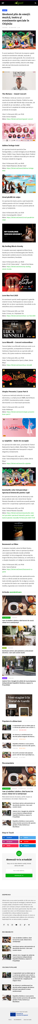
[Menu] (3, 3)
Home (10, 1019)
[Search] (35, 3)
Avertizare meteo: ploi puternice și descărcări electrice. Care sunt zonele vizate (24, 805)
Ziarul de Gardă (23, 1011)
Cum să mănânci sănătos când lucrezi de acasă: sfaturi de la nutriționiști (22, 939)
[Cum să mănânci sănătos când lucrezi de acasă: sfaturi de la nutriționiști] (19, 605)
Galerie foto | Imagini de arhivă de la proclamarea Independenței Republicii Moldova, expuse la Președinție (19, 683)
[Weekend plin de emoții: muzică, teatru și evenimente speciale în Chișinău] (19, 39)
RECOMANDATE (17, 1019)
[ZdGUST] (19, 3)
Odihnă (5, 10)
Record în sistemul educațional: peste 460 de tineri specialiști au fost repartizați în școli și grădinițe (24, 754)
